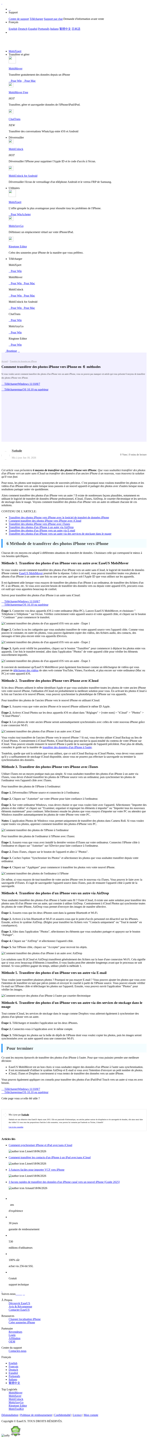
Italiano (54, 28)
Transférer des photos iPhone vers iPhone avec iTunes (39, 523)
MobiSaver (15, 1395)
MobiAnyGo (16, 225)
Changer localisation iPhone (25, 1319)
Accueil (4, 361)
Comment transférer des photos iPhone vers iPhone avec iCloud (45, 520)
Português (43, 28)
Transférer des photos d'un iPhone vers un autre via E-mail (42, 530)
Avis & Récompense (20, 1306)
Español (32, 28)
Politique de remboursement (36, 1415)
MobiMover (15, 68)
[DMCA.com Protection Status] (15, 1435)
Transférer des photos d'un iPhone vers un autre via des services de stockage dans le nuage (60, 533)
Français (13, 1366)
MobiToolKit (16, 1408)
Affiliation (14, 1338)
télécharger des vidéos (25, 670)
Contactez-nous (17, 1350)
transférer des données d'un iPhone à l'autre (67, 747)
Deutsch (22, 28)
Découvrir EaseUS (19, 1303)
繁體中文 (65, 28)
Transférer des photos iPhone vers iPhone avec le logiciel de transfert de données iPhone (59, 517)
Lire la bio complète (16, 1127)
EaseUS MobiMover (31, 573)
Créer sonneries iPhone (22, 1322)
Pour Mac (29, 80)
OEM (12, 1341)
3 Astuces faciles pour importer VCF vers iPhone (36, 1169)
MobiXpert (15, 51)
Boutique (11, 350)
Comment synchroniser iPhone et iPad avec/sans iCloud (40, 1145)
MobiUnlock (16, 149)
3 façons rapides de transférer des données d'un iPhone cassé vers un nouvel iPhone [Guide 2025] (64, 1181)
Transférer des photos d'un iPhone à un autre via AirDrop (41, 527)
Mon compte (91, 1415)
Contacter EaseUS (19, 1309)
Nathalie (17, 450)
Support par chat (53, 18)
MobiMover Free (18, 92)
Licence (77, 1415)
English (13, 28)
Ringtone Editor (18, 246)
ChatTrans (14, 119)
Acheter (26, 214)
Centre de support (19, 18)
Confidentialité (62, 1415)
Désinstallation (9, 1415)
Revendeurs (15, 1331)
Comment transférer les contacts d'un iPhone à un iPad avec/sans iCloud (50, 1157)
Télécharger (36, 18)
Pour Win (15, 80)
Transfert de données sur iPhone (23, 361)
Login (12, 1335)
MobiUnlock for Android (23, 175)
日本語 (76, 28)
